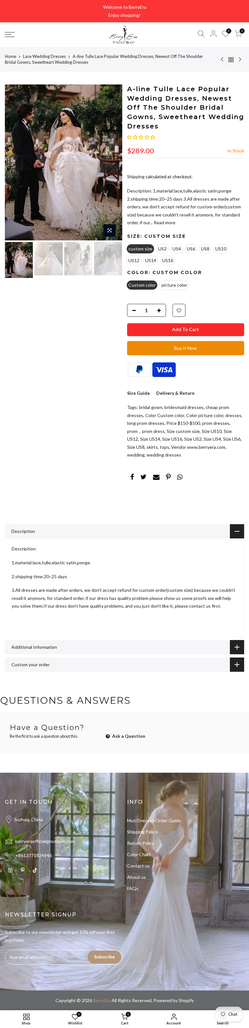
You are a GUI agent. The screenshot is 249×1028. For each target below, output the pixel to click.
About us (136, 877)
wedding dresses (164, 455)
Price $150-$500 (183, 423)
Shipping (136, 176)
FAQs (132, 888)
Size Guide (138, 393)
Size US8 (136, 447)
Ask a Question (128, 736)
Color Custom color (164, 415)
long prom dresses (145, 423)
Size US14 (150, 439)
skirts (152, 447)
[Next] (110, 162)
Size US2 (193, 439)
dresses (233, 415)
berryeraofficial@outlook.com (45, 841)
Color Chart (139, 854)
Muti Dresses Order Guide (154, 820)
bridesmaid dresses (184, 407)
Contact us (138, 865)
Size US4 (212, 439)
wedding (136, 455)
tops (164, 447)
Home (10, 56)
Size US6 (232, 439)
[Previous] (16, 162)
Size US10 (212, 431)
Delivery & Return (175, 393)
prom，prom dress (146, 431)
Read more (164, 222)
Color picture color (204, 415)
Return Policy (140, 843)
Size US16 (172, 439)
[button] (141, 137)
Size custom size (183, 431)
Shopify (186, 1000)
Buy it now (185, 348)
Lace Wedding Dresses (44, 56)
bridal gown (150, 407)
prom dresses (216, 423)
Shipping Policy (142, 832)
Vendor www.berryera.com (198, 447)
